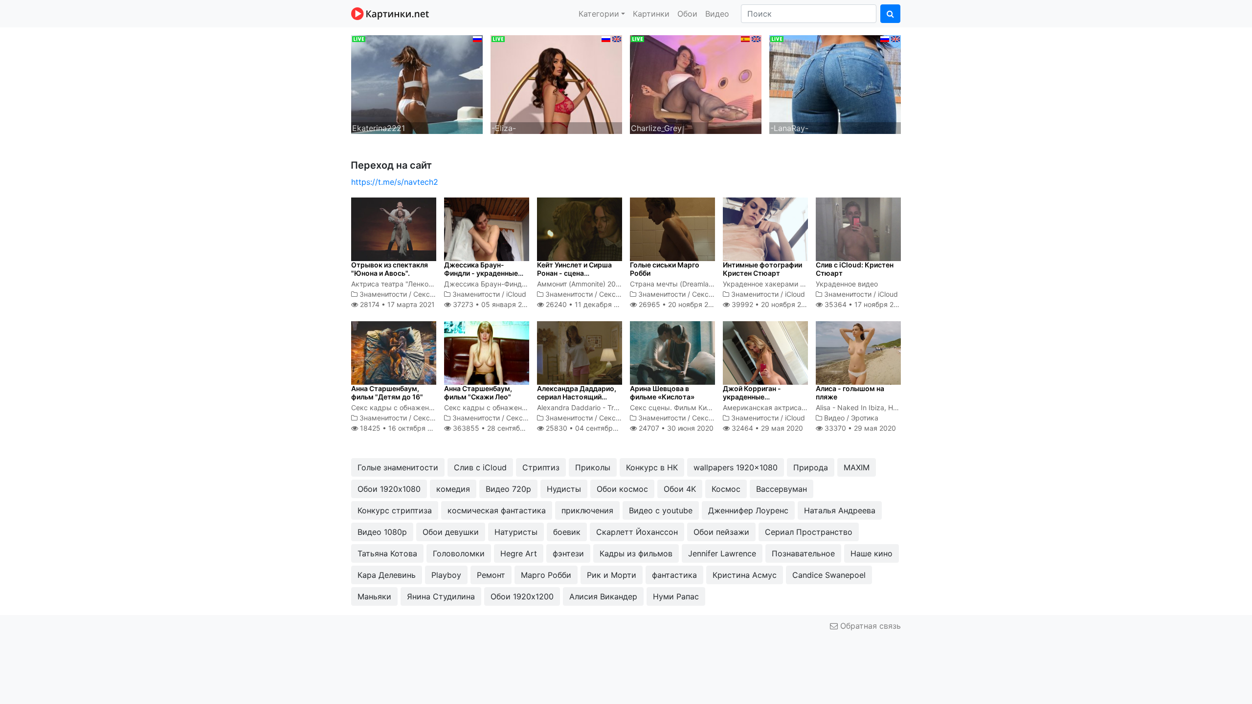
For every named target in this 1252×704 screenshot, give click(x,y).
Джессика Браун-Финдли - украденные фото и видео (481, 273)
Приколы (592, 467)
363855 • (499, 428)
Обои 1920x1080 (389, 489)
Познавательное (803, 553)
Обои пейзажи (721, 532)
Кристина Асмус (745, 575)
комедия (453, 489)
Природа (810, 467)
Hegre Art (518, 553)
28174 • (396, 304)
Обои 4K (680, 489)
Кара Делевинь (387, 575)
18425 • (401, 428)
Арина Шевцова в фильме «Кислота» (662, 392)
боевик (567, 532)
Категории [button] (599, 14)
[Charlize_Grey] (695, 83)
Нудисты (564, 489)
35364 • (864, 304)
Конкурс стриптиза (395, 510)
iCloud (516, 294)
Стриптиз (540, 467)
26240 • (587, 304)
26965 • (679, 304)
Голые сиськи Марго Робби (664, 269)
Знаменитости (383, 294)
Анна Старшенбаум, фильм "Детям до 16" (387, 392)
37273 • (492, 304)
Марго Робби (546, 575)
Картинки (651, 14)
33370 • (859, 428)
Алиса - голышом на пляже (850, 392)
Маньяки (374, 596)
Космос (726, 489)
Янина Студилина (441, 596)
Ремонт (491, 575)
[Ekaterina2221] (417, 83)
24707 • (675, 428)
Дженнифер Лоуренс (748, 510)
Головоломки (459, 553)
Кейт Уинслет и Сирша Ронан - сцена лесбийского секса (574, 273)
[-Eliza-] (556, 83)
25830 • (589, 428)
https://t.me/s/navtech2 (394, 182)
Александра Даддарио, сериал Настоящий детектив (576, 396)
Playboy (446, 575)
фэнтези (568, 553)
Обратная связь (869, 626)
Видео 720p (508, 489)
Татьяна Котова (387, 553)
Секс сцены (433, 294)
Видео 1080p (382, 532)
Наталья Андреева (839, 510)
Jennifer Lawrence (722, 553)
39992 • (772, 304)
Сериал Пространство (808, 532)
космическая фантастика (496, 510)
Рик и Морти (611, 575)
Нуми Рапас (676, 596)
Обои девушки (451, 532)
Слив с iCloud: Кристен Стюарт (855, 269)
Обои (687, 14)
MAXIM (857, 467)
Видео (717, 14)
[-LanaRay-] (835, 83)
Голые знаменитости (398, 467)
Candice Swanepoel (829, 575)
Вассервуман (781, 489)
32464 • (766, 428)
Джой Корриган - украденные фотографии (752, 396)
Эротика (864, 418)
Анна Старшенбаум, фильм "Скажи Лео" (478, 392)
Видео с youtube (661, 510)
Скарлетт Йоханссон (637, 532)
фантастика (674, 575)
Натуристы (515, 532)
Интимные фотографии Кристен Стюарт (762, 269)
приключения (587, 510)
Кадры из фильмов (636, 553)
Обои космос (622, 489)
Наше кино (871, 553)
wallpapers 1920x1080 (735, 467)
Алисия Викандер (603, 596)
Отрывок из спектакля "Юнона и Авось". (389, 269)
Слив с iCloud (480, 467)
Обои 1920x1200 (522, 596)
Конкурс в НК (652, 467)
